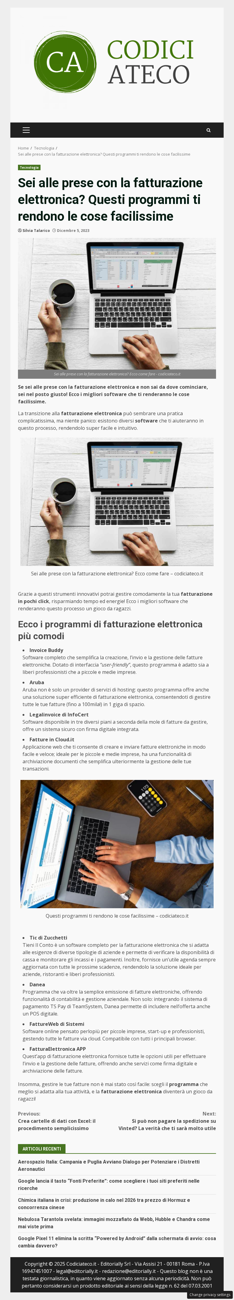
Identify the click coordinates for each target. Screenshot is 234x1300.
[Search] (209, 130)
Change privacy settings (210, 1294)
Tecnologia (29, 167)
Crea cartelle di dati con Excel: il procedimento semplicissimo (57, 1121)
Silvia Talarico (36, 230)
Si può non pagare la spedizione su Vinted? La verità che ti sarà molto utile (167, 1121)
